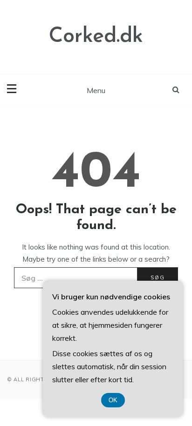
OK (113, 400)
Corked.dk (96, 36)
